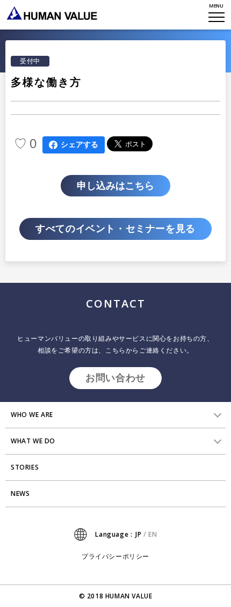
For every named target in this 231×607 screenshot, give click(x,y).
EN (152, 534)
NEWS (20, 493)
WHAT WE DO (33, 440)
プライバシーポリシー (115, 556)
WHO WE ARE (32, 414)
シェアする (79, 144)
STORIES (25, 467)
